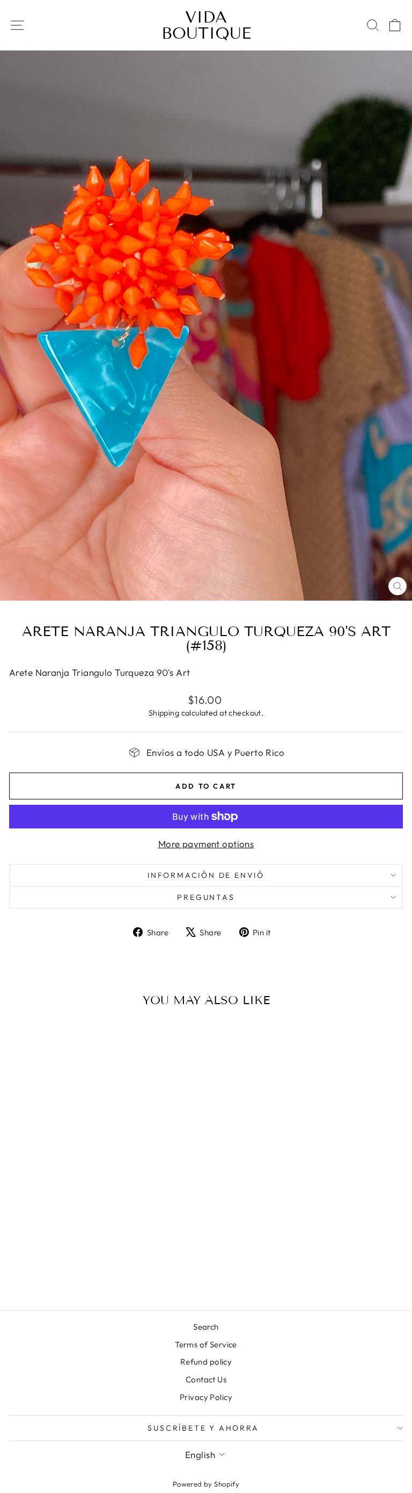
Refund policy (206, 1362)
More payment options (206, 843)
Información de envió (206, 875)
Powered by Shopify (206, 1484)
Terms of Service (206, 1344)
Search (206, 1327)
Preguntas (205, 897)
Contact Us (206, 1379)
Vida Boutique (206, 25)
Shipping (164, 713)
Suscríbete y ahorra (203, 1428)
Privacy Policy (206, 1397)
